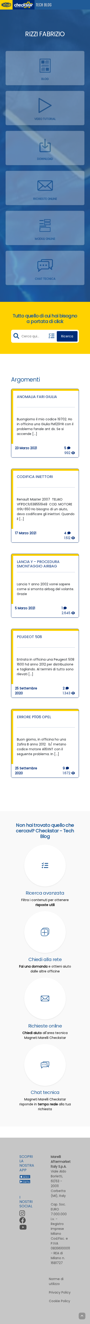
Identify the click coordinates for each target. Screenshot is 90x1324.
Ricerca (67, 336)
